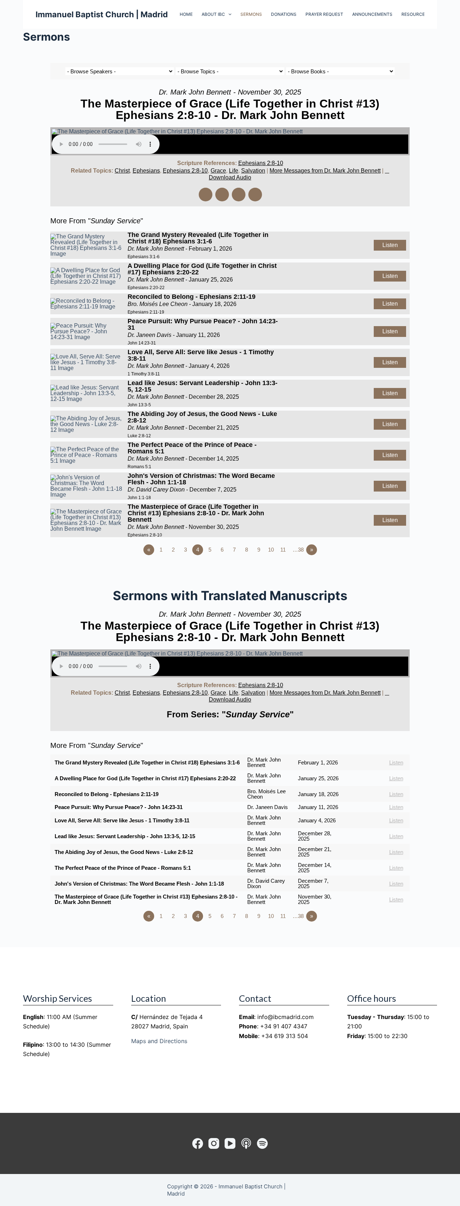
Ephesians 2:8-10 (260, 163)
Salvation (253, 171)
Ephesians (146, 171)
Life (233, 171)
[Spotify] (262, 1143)
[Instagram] (213, 1143)
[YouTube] (230, 1143)
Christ (122, 171)
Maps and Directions (159, 1041)
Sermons (251, 14)
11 (283, 550)
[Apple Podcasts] (246, 1143)
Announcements (372, 14)
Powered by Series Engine (383, 569)
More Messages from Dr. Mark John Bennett (325, 171)
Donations (283, 14)
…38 (298, 550)
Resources (414, 14)
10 (271, 550)
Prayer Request (324, 14)
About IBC (213, 14)
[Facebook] (197, 1143)
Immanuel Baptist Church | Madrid (102, 14)
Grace (218, 171)
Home (186, 14)
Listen (390, 245)
